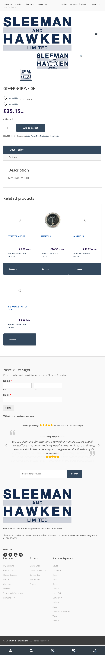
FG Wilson (56, 588)
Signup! (8, 407)
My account (96, 4)
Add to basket (30, 127)
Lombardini (57, 615)
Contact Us (42, 4)
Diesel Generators (38, 588)
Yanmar (55, 638)
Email (7, 394)
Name (7, 380)
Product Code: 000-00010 (85, 246)
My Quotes (74, 4)
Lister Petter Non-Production (37, 136)
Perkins (55, 620)
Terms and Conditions (13, 611)
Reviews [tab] (13, 157)
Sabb (54, 625)
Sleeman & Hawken (61, 629)
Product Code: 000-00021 (19, 317)
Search (74, 491)
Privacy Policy (9, 615)
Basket (64, 4)
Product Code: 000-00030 (52, 246)
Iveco (54, 597)
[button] (81, 57)
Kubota (55, 606)
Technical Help (29, 4)
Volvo (54, 634)
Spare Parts (54, 136)
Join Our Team (10, 7)
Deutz (55, 583)
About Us (8, 4)
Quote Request (10, 593)
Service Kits (35, 593)
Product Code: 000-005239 (19, 246)
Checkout (85, 4)
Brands (18, 4)
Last (35, 389)
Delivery (6, 606)
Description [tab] (16, 149)
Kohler (55, 602)
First (5, 389)
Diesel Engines (36, 583)
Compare (28, 99)
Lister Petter (57, 611)
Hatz (54, 593)
